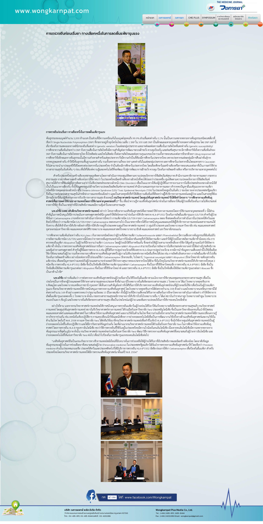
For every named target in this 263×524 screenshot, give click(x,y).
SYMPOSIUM (208, 17)
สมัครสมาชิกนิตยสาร (238, 17)
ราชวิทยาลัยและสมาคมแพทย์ (223, 17)
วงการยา (179, 17)
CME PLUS (193, 17)
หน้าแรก (150, 17)
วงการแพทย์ (164, 17)
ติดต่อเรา (253, 17)
